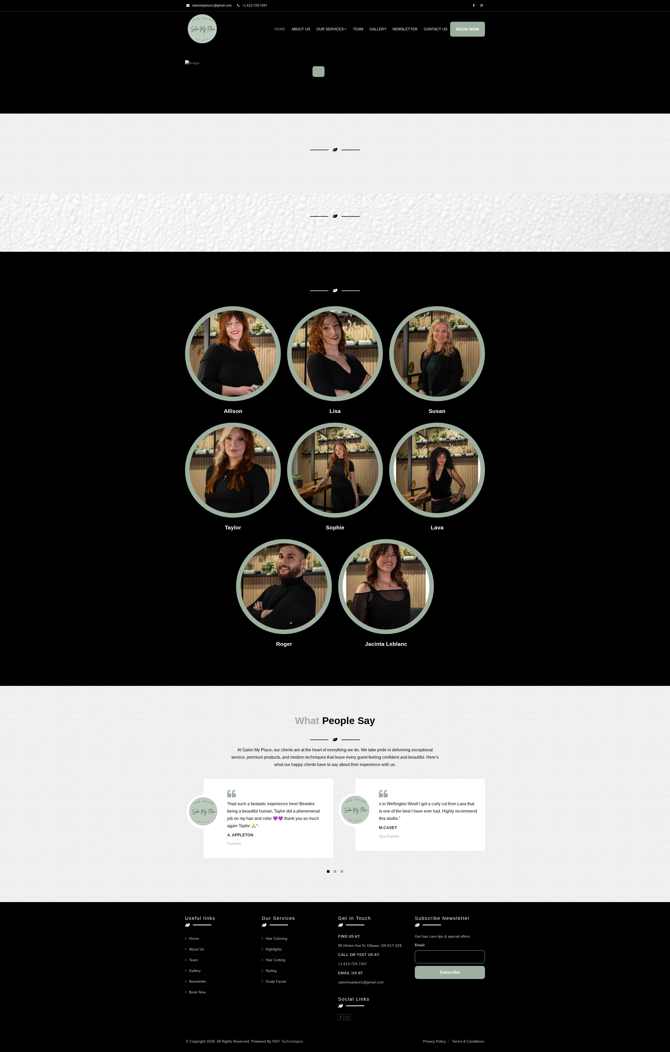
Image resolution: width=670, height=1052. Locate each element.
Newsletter (405, 29)
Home (279, 29)
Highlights (274, 949)
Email (420, 945)
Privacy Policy (434, 1041)
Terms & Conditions (468, 1041)
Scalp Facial (276, 981)
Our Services (330, 29)
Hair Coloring (276, 938)
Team (358, 29)
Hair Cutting (275, 960)
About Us (301, 29)
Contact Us (435, 29)
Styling (271, 971)
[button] (328, 871)
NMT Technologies (287, 1041)
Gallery (378, 29)
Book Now (467, 29)
